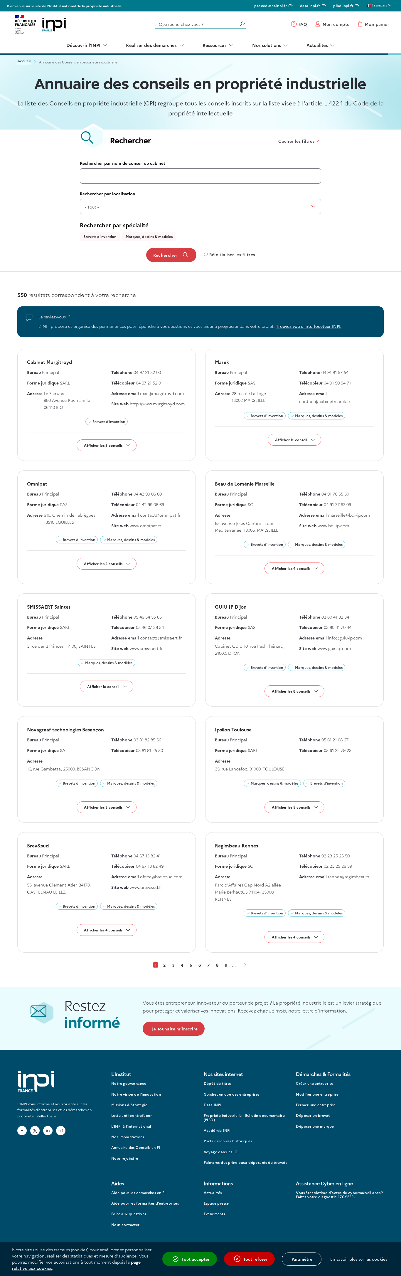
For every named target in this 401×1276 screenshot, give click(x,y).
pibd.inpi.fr (343, 5)
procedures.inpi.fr (270, 5)
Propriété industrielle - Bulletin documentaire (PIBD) (244, 1117)
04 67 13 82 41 (147, 856)
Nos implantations (127, 1137)
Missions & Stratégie (129, 1105)
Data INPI (213, 1105)
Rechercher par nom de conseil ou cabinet (122, 163)
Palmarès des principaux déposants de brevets (245, 1162)
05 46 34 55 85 (148, 617)
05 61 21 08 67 (334, 740)
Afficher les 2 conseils (103, 563)
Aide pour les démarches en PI (138, 1193)
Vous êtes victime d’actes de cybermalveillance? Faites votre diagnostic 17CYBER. (339, 1195)
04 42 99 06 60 (148, 494)
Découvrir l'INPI (83, 45)
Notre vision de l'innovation (136, 1094)
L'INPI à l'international (131, 1126)
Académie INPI (217, 1130)
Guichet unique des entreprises (232, 1094)
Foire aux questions (128, 1214)
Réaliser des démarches (151, 45)
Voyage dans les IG (221, 1152)
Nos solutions (266, 45)
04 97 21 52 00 (147, 372)
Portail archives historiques (228, 1141)
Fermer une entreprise (316, 1105)
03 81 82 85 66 (147, 740)
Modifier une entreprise (317, 1094)
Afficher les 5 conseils (291, 807)
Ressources (215, 45)
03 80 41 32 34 (335, 617)
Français (379, 4)
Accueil (24, 61)
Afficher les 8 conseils (291, 691)
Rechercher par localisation (107, 194)
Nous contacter (125, 1225)
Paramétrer (303, 1259)
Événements (214, 1214)
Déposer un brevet (313, 1115)
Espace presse (216, 1203)
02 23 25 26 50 (335, 856)
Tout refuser (255, 1259)
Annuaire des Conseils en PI (135, 1147)
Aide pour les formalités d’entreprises (145, 1203)
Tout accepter (195, 1259)
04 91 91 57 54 (334, 372)
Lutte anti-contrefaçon (132, 1115)
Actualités (317, 45)
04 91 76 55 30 (335, 494)
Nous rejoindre (124, 1158)
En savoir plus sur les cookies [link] (358, 1259)
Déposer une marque (315, 1126)
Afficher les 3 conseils (103, 445)
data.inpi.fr (310, 5)
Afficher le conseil (291, 439)
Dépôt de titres (218, 1083)
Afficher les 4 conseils (291, 568)
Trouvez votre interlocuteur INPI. (308, 326)
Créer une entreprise (314, 1083)
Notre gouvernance (128, 1083)
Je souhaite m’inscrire (175, 1029)
